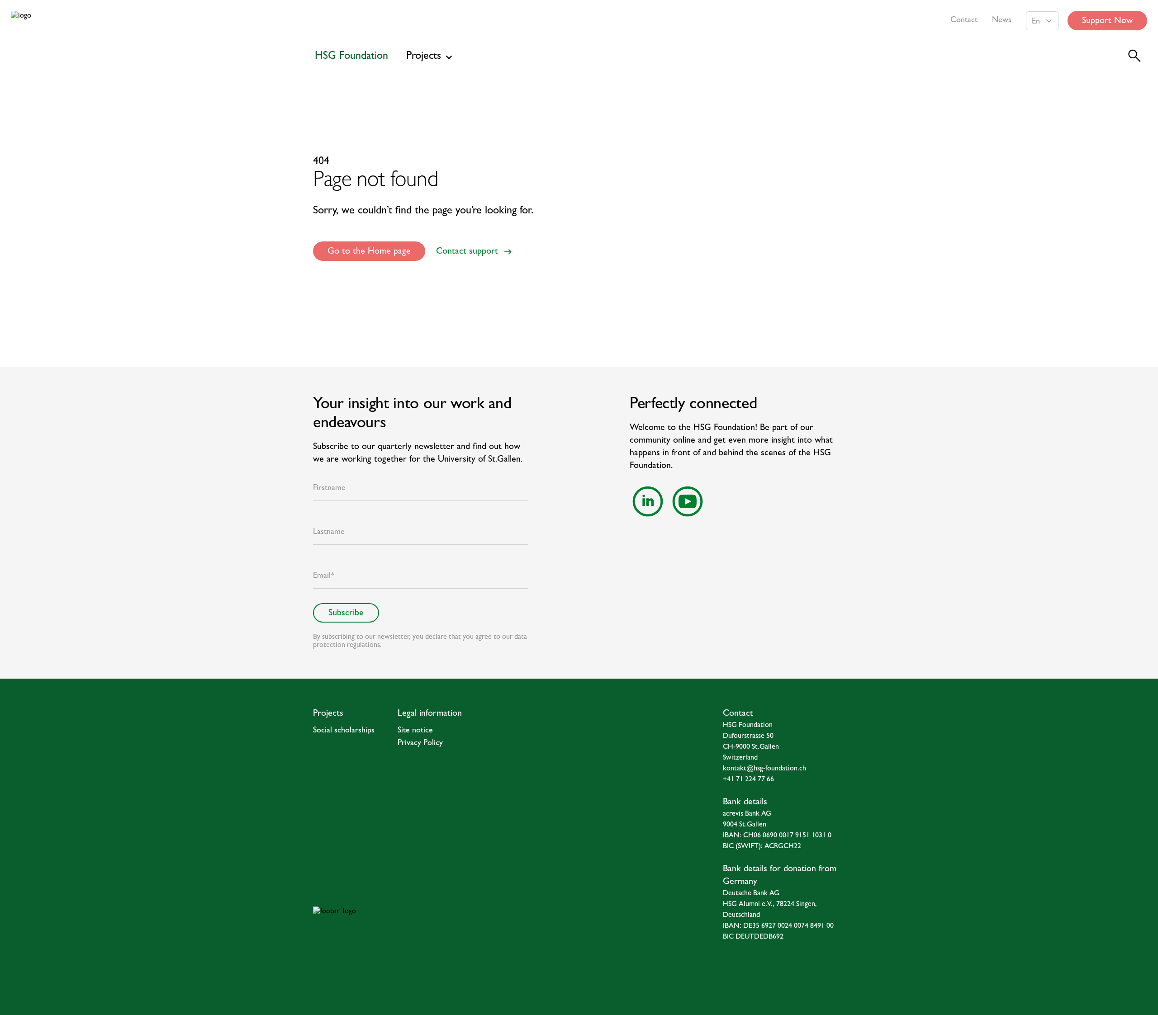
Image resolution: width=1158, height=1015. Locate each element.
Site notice (415, 731)
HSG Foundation (351, 57)
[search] (1134, 56)
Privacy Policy (420, 744)
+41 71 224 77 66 (748, 780)
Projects (423, 57)
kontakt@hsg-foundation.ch (764, 769)
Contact (964, 21)
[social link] (648, 501)
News (1001, 21)
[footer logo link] (408, 924)
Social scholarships (344, 731)
